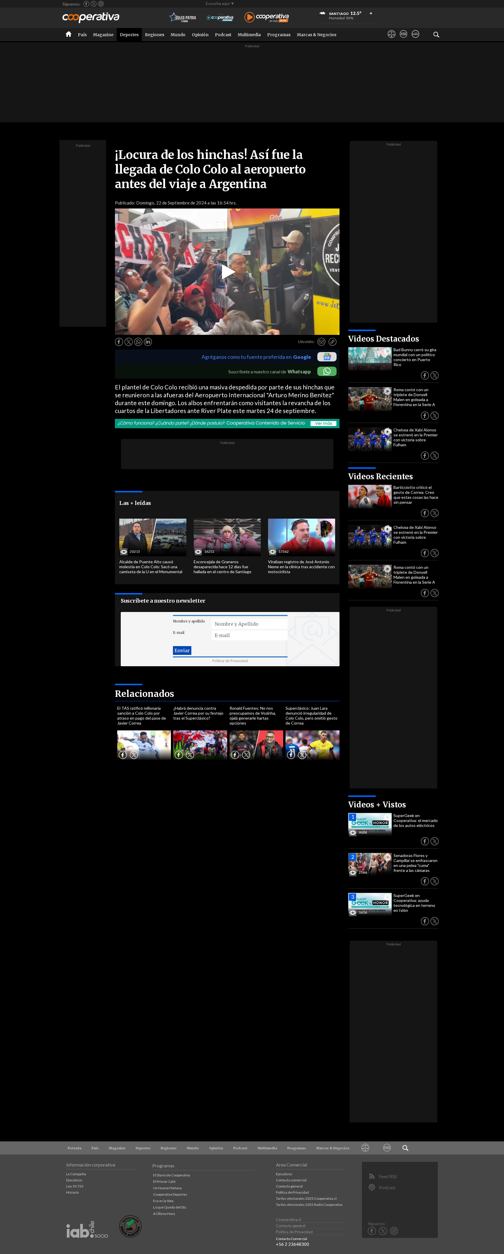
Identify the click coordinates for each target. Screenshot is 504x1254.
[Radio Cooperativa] (266, 17)
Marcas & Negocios (316, 34)
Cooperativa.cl (288, 1219)
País (82, 34)
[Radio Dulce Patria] (183, 17)
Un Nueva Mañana (167, 1188)
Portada (74, 1148)
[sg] (415, 39)
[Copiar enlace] (332, 342)
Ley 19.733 (74, 1186)
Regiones (154, 34)
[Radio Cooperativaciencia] (220, 17)
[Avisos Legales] (392, 39)
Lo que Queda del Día (169, 1207)
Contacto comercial (291, 1180)
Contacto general (289, 1186)
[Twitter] (94, 4)
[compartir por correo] (321, 342)
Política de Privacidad (230, 660)
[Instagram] (101, 4)
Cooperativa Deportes (170, 1194)
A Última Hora (164, 1213)
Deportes (129, 34)
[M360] (403, 39)
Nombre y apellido (189, 621)
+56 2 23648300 (292, 1244)
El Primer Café (164, 1181)
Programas (278, 34)
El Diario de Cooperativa (171, 1175)
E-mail (178, 632)
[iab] (87, 1244)
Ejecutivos (74, 1180)
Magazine (103, 34)
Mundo (178, 34)
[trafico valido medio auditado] (130, 1236)
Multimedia (249, 34)
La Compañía (76, 1174)
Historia (72, 1192)
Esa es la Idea (163, 1201)
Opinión (200, 34)
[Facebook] (86, 4)
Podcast (223, 34)
